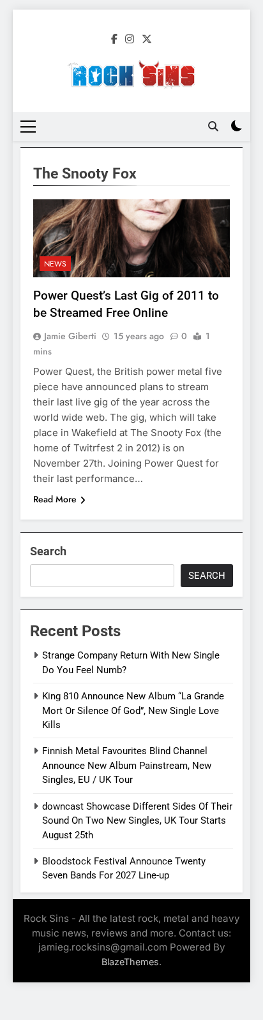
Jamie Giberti (70, 336)
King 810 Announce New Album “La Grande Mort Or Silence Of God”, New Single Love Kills (133, 710)
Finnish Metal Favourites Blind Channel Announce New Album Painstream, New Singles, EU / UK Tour (126, 765)
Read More (55, 499)
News (55, 264)
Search (48, 551)
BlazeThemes (130, 961)
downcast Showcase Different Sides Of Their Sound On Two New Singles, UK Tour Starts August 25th (137, 821)
